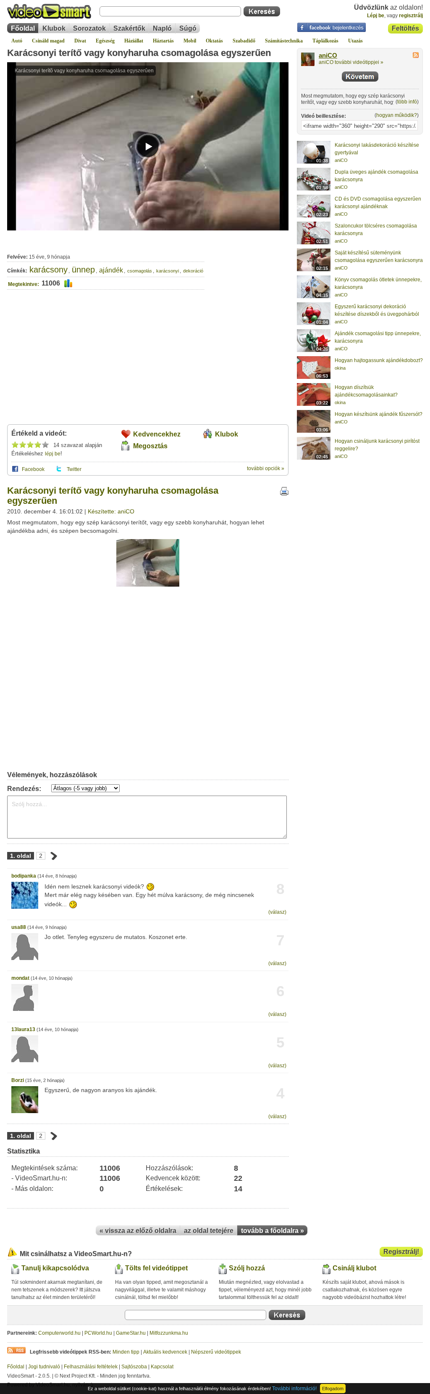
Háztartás (163, 41)
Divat (80, 41)
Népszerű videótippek (216, 1352)
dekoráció (193, 270)
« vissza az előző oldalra (138, 1230)
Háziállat (133, 41)
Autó (16, 41)
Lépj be (375, 16)
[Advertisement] (246, 267)
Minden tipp (126, 1352)
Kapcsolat (162, 1367)
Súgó (188, 28)
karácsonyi (167, 270)
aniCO (328, 55)
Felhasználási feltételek (91, 1367)
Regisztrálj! (401, 1251)
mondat (20, 978)
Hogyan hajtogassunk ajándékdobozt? (379, 360)
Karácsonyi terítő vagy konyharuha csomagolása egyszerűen (139, 53)
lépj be (52, 454)
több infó (407, 102)
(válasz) (277, 912)
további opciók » (265, 468)
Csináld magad (48, 41)
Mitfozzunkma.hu (168, 1333)
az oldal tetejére (208, 1230)
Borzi (17, 1080)
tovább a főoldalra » (272, 1230)
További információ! (294, 1388)
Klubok (54, 28)
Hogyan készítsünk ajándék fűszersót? (378, 414)
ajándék (111, 270)
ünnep (83, 269)
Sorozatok (89, 28)
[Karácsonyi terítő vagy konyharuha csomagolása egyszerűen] (147, 585)
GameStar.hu (131, 1333)
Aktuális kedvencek (165, 1352)
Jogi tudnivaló (44, 1367)
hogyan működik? (396, 115)
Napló (162, 28)
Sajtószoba (134, 1367)
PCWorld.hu (98, 1333)
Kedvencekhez (157, 434)
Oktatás (214, 41)
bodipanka (23, 876)
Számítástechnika (284, 41)
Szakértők (129, 28)
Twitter (74, 469)
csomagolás (139, 270)
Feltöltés (405, 28)
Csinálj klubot (354, 1268)
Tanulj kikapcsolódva (55, 1268)
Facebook (33, 469)
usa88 (18, 927)
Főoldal (23, 28)
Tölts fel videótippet (156, 1268)
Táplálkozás (325, 41)
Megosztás (150, 446)
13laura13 (23, 1029)
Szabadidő (244, 41)
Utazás (355, 41)
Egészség (105, 41)
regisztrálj (411, 16)
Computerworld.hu (59, 1333)
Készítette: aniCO (111, 511)
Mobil (190, 41)
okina (340, 367)
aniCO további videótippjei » (351, 62)
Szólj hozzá (247, 1268)
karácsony (48, 269)
